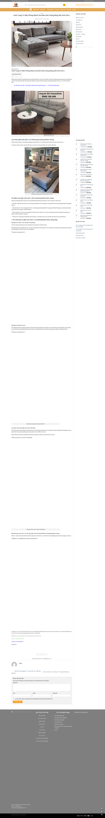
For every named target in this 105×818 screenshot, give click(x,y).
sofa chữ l (49, 658)
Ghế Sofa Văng (79, 31)
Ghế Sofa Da (78, 24)
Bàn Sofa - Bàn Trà (80, 17)
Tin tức (56, 730)
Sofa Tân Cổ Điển (79, 43)
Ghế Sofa (78, 22)
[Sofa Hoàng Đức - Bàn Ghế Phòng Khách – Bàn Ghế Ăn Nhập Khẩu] (17, 5)
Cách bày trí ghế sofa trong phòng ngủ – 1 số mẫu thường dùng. (42, 85)
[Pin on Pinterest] (44, 654)
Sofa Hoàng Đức (19, 641)
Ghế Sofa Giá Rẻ (79, 27)
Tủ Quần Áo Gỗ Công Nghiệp (42, 741)
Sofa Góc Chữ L (42, 724)
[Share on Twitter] (40, 654)
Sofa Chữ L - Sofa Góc (80, 34)
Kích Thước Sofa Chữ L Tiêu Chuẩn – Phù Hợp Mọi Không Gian (56, 672)
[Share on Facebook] (37, 654)
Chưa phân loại (79, 20)
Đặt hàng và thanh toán (59, 715)
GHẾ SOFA (42, 9)
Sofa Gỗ (77, 39)
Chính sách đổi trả (79, 235)
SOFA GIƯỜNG (50, 9)
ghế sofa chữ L (23, 140)
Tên (14, 693)
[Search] (64, 5)
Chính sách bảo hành (80, 233)
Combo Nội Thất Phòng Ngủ (42, 738)
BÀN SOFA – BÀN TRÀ (60, 9)
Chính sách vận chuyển (80, 237)
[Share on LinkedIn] (46, 654)
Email (34, 693)
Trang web (55, 693)
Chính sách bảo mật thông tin (61, 717)
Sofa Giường (78, 36)
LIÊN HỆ (74, 9)
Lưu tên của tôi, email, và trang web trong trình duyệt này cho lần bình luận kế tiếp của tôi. (34, 698)
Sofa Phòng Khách (80, 41)
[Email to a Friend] (42, 654)
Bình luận (15, 682)
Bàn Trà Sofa (42, 735)
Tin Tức (41, 13)
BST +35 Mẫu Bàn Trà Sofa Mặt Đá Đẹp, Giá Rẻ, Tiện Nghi (84, 226)
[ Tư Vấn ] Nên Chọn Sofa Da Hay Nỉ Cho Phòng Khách (84, 230)
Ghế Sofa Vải (78, 29)
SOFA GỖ (69, 9)
